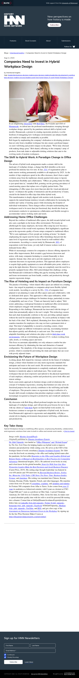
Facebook (38, 505)
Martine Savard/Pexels (28, 436)
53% (46, 169)
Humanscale (14, 126)
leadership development (59, 75)
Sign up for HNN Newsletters (39, 674)
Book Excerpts (30, 41)
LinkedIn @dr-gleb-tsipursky (32, 503)
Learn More (29, 662)
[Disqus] (39, 549)
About (48, 41)
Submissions (66, 41)
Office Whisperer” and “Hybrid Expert (52, 442)
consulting (35, 483)
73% (46, 290)
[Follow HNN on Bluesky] (74, 47)
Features (13, 41)
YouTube (29, 508)
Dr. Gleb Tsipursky (16, 442)
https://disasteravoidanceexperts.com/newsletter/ (27, 516)
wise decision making (42, 75)
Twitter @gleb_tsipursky (54, 503)
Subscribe (54, 25)
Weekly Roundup (13, 657)
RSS (39, 508)
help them (29, 407)
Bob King (41, 123)
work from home (37, 78)
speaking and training (61, 483)
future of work (49, 78)
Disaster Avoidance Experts (39, 439)
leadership (12, 75)
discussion (28, 123)
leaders (28, 78)
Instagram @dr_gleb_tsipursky (21, 505)
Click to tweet (69, 431)
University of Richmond (69, 3)
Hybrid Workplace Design (63, 78)
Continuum (11, 655)
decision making (28, 75)
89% (58, 242)
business (19, 75)
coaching (44, 483)
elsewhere (23, 478)
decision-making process (16, 78)
